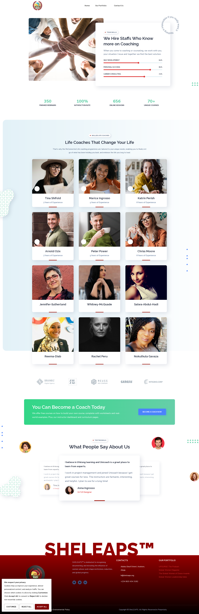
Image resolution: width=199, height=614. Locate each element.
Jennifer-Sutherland (53, 304)
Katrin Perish (146, 198)
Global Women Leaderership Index (173, 577)
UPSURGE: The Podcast (169, 566)
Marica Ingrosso (99, 198)
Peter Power (99, 251)
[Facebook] (74, 582)
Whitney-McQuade (99, 304)
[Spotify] (80, 582)
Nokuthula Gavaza (146, 356)
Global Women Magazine (169, 570)
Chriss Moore (146, 251)
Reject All (26, 607)
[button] (166, 5)
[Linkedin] (85, 582)
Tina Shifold (53, 198)
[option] (45, 382)
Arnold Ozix (53, 251)
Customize (11, 607)
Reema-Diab (53, 356)
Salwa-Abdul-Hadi (146, 304)
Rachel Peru (99, 356)
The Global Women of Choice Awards (174, 573)
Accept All (42, 607)
